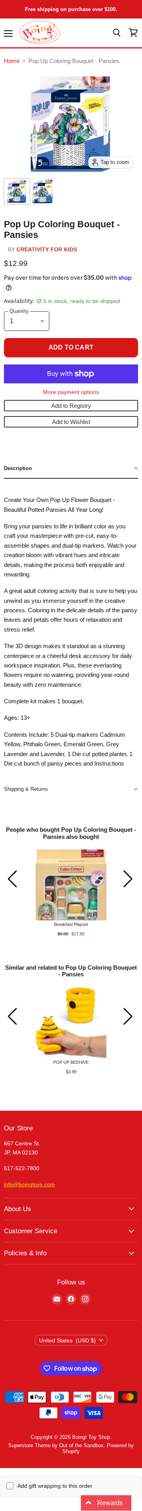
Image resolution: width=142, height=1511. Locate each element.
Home (12, 61)
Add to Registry (71, 405)
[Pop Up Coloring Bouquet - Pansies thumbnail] (17, 191)
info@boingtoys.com (29, 1184)
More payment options (71, 392)
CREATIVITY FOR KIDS (47, 250)
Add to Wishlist (71, 421)
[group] (71, 893)
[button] (71, 469)
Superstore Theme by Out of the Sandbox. (56, 1445)
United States (67, 1340)
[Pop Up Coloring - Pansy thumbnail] (42, 191)
